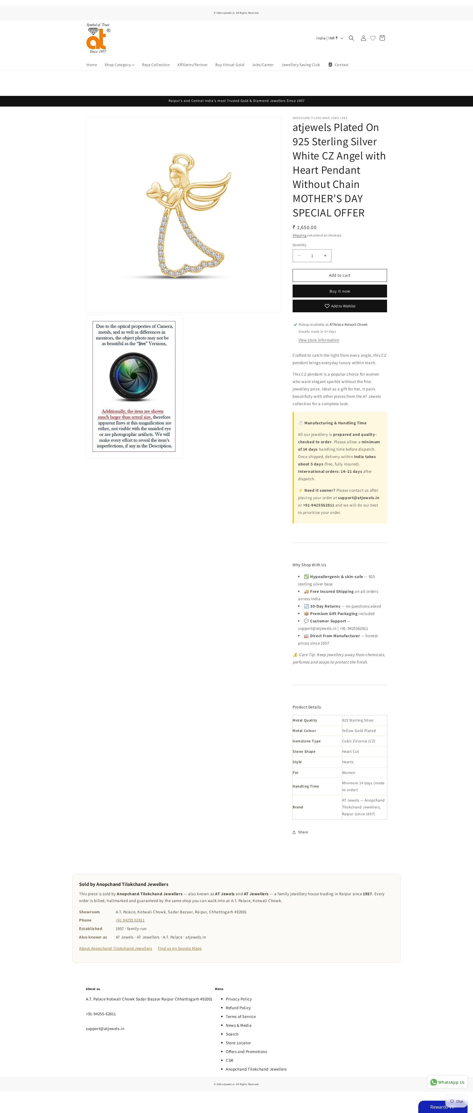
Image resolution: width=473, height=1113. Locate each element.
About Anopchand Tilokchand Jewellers (115, 948)
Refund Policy (238, 1007)
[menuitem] (92, 64)
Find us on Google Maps (179, 948)
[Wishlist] (373, 38)
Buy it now (340, 291)
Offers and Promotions (246, 1051)
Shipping (300, 235)
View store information (319, 339)
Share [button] (303, 831)
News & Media (239, 1025)
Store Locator (238, 1042)
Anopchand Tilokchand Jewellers (256, 1069)
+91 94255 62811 (130, 920)
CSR (229, 1060)
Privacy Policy (239, 999)
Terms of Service (241, 1016)
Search (232, 1034)
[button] (351, 38)
